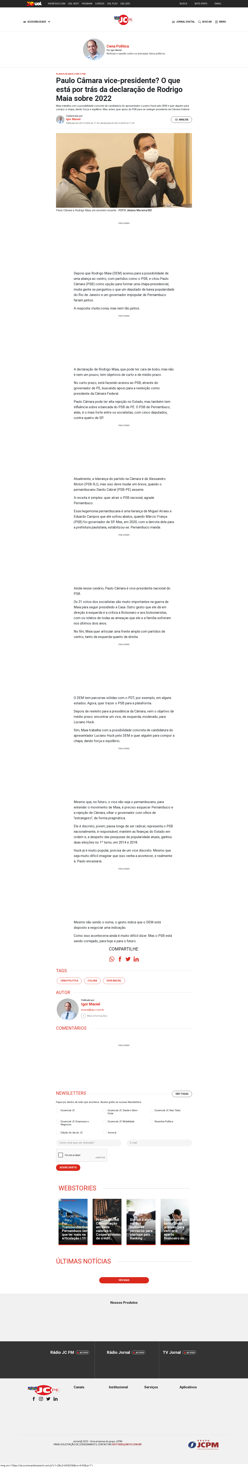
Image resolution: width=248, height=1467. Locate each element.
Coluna (92, 980)
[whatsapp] (112, 959)
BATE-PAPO (201, 3)
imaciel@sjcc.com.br (92, 1009)
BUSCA (183, 3)
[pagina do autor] (67, 1009)
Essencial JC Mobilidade (121, 1121)
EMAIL (218, 3)
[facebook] (120, 959)
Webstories (77, 1188)
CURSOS (99, 3)
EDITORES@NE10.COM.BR (127, 1444)
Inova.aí (112, 1132)
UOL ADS (125, 3)
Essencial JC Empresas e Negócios (75, 1121)
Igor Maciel (73, 119)
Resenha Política (164, 1121)
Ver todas (181, 1094)
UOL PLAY (112, 3)
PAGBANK (87, 3)
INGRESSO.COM (56, 3)
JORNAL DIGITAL (185, 21)
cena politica (69, 980)
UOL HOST (73, 3)
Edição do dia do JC (72, 1132)
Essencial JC (68, 1110)
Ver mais (124, 1280)
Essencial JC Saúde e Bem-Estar (123, 1110)
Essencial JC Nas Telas (168, 1110)
